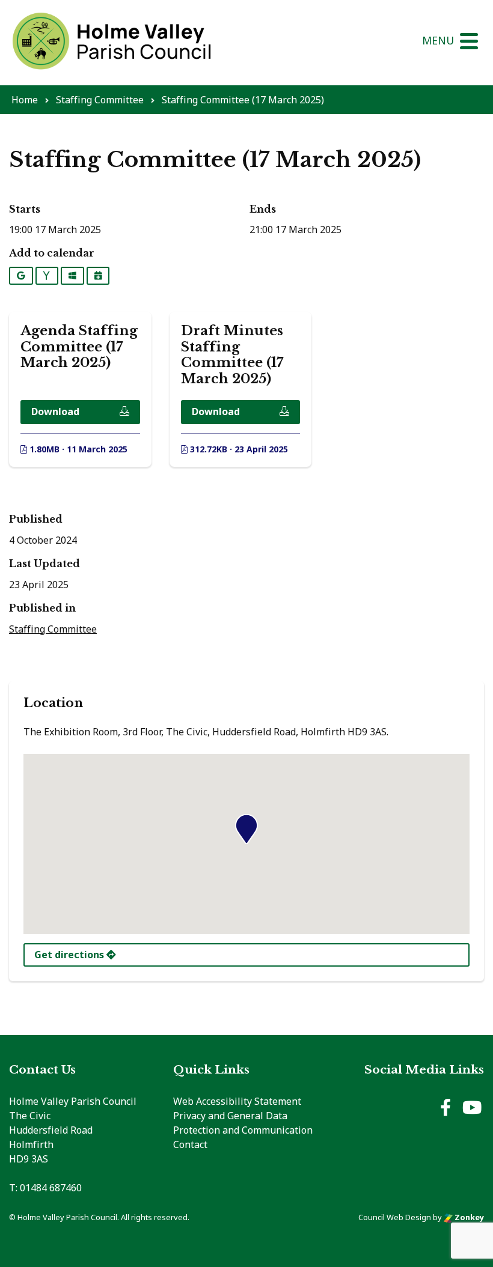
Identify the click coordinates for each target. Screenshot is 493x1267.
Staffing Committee (53, 629)
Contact (190, 1144)
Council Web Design (394, 1217)
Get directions (70, 954)
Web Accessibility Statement (237, 1101)
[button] (246, 829)
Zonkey (468, 1217)
